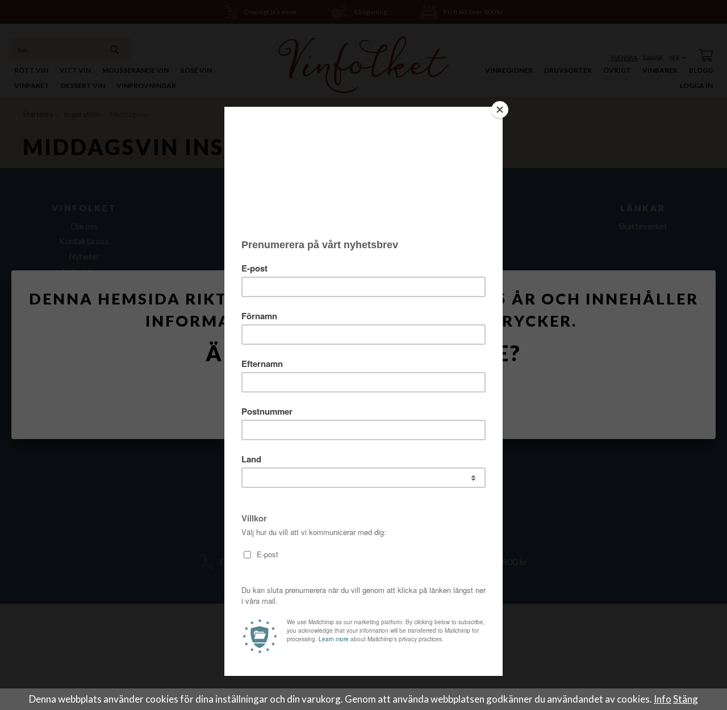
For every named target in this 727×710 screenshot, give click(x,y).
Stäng (685, 699)
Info (662, 699)
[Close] (499, 109)
